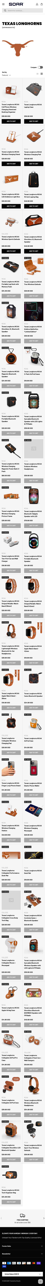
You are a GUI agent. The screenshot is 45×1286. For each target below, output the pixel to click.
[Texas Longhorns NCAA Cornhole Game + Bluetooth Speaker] (33, 900)
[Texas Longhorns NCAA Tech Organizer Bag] (11, 1175)
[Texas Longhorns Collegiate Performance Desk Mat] (11, 855)
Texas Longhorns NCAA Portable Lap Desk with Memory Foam (10, 284)
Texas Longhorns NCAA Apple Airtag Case (10, 1009)
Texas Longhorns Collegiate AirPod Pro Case (10, 1057)
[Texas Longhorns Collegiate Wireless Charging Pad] (11, 723)
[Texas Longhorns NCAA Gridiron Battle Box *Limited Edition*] (33, 311)
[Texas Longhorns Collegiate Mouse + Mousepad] (11, 945)
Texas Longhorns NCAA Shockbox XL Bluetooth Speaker (33, 239)
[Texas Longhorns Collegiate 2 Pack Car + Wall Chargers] (33, 1040)
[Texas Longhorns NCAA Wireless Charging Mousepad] (33, 810)
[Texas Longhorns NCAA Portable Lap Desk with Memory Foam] (11, 266)
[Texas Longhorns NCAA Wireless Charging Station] (11, 810)
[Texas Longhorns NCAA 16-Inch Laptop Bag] (33, 179)
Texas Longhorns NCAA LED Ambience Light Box (11, 195)
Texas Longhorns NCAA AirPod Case (33, 739)
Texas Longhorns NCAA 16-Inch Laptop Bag (33, 195)
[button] (41, 4)
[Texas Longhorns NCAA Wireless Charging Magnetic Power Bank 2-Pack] (11, 448)
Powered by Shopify (15, 1281)
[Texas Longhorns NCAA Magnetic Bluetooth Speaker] (11, 356)
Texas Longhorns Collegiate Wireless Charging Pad (9, 740)
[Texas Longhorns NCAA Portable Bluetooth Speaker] (11, 401)
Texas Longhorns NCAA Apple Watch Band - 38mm (10, 695)
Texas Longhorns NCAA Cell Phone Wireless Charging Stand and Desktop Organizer (10, 108)
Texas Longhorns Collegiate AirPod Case (10, 1101)
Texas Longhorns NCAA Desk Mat (33, 872)
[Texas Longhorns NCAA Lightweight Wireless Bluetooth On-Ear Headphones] (11, 630)
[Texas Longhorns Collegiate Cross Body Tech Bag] (11, 900)
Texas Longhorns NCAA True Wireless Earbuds (33, 283)
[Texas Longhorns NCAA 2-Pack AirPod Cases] (33, 356)
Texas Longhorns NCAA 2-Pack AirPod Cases (33, 372)
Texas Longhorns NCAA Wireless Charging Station (10, 827)
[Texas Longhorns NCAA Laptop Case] (33, 89)
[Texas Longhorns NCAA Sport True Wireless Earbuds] (33, 1130)
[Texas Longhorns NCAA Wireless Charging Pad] (33, 136)
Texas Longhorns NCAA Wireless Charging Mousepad (33, 828)
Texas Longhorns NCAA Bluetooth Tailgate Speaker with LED (33, 513)
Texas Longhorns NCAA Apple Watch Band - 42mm (33, 648)
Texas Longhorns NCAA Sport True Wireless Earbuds (33, 1147)
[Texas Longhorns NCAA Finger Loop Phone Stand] (11, 768)
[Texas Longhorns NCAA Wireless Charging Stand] (11, 136)
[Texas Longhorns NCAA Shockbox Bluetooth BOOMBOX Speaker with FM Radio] (33, 992)
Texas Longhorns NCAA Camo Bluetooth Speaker (33, 694)
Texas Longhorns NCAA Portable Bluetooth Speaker (10, 418)
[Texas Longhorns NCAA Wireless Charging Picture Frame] (11, 496)
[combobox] (22, 10)
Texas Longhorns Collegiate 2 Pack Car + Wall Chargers (32, 1057)
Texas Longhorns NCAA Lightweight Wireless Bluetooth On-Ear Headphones (10, 650)
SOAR (7, 1281)
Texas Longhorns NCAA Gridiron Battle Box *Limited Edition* (33, 329)
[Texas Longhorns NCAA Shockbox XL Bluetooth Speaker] (33, 221)
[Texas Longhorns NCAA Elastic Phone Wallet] (33, 768)
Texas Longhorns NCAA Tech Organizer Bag (10, 1191)
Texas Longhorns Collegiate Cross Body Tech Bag (10, 917)
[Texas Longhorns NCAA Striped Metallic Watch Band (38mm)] (11, 585)
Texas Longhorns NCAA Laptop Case (33, 105)
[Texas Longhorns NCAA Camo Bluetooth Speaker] (33, 678)
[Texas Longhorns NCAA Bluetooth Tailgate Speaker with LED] (33, 496)
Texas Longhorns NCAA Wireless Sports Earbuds (11, 238)
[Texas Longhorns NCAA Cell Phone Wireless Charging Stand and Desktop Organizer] (11, 89)
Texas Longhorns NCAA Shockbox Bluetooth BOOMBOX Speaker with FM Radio (33, 1011)
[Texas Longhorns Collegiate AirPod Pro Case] (11, 1040)
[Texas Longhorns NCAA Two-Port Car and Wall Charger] (11, 541)
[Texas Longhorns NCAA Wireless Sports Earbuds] (11, 221)
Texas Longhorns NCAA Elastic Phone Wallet (33, 784)
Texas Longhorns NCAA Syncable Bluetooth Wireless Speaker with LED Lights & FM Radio (33, 964)
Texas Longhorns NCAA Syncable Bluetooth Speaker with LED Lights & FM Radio (33, 420)
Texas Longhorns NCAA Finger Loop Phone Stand (11, 784)
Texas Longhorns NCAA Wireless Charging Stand (11, 153)
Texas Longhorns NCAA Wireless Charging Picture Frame (10, 513)
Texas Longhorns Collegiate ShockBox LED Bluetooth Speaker (11, 1147)
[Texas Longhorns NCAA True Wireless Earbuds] (33, 266)
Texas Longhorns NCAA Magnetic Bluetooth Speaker (10, 373)
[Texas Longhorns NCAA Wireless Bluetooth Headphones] (33, 1085)
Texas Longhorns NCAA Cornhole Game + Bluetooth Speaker (33, 917)
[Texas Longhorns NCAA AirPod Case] (33, 723)
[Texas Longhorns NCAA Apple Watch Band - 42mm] (33, 631)
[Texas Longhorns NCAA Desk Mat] (33, 855)
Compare (34, 67)
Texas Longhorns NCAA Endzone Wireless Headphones (33, 466)
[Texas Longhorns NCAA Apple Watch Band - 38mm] (11, 678)
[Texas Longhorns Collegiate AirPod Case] (11, 1085)
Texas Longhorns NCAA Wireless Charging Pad (33, 153)
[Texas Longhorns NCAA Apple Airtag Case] (11, 992)
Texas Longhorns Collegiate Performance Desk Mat (10, 872)
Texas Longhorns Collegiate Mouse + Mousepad (8, 962)
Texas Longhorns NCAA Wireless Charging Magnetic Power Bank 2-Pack (11, 467)
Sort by (4, 72)
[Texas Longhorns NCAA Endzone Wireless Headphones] (33, 448)
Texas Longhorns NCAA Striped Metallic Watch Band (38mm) (10, 603)
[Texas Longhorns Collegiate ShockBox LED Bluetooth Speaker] (11, 1130)
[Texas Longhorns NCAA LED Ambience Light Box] (11, 179)
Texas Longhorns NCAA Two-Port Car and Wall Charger (10, 558)
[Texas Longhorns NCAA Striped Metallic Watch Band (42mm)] (33, 586)
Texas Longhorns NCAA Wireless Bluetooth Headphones (33, 1102)
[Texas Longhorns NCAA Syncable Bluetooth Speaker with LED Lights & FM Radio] (33, 401)
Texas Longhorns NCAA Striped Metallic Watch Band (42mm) (33, 603)
